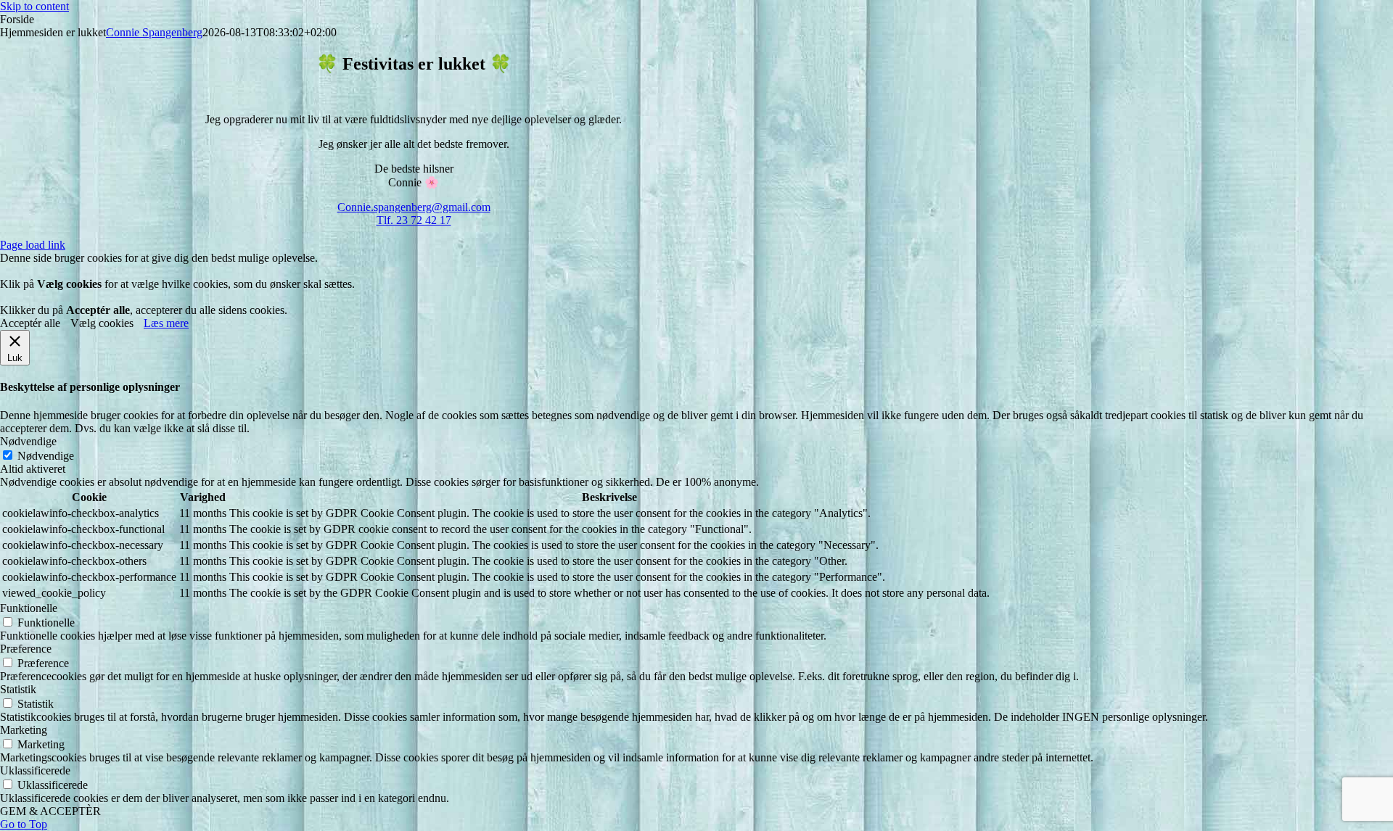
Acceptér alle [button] (30, 323)
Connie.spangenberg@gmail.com (413, 207)
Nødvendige (45, 456)
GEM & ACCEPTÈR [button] (50, 811)
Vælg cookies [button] (101, 323)
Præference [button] (26, 648)
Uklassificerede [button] (35, 770)
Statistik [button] (18, 689)
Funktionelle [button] (28, 608)
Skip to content (34, 6)
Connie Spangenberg (154, 32)
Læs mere (166, 323)
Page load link (32, 245)
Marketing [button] (23, 730)
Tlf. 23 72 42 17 (414, 220)
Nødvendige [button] (28, 441)
